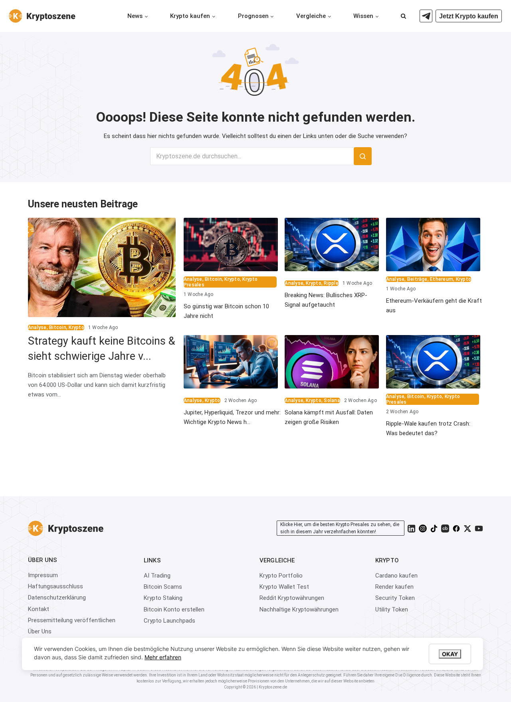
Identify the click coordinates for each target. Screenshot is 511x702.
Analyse (37, 327)
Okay (450, 654)
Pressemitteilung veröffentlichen (71, 620)
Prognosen (253, 16)
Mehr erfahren (163, 657)
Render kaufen (394, 586)
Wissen (363, 16)
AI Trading (157, 575)
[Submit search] (363, 156)
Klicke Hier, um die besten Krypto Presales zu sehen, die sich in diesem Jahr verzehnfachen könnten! (339, 528)
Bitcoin (57, 327)
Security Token (395, 597)
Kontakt (38, 609)
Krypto (76, 327)
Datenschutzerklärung (57, 597)
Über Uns (39, 631)
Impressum (43, 575)
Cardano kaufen (396, 575)
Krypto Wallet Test (284, 586)
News (135, 16)
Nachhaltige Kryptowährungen (299, 609)
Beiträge (417, 279)
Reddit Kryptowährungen (291, 597)
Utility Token (391, 609)
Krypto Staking (163, 597)
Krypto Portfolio (281, 575)
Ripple (331, 283)
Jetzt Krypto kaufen (468, 16)
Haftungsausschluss (55, 586)
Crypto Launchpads (169, 620)
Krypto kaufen (190, 16)
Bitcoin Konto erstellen (174, 609)
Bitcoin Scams (163, 586)
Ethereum (441, 279)
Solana (332, 400)
